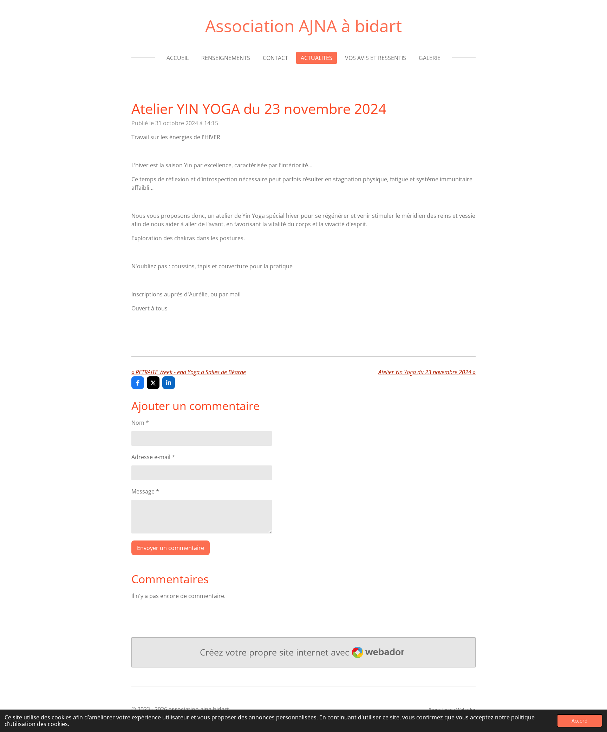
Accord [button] (580, 720)
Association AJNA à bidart (303, 25)
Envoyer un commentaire (170, 548)
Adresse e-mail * (153, 457)
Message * (145, 491)
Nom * (140, 423)
